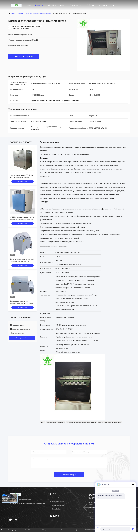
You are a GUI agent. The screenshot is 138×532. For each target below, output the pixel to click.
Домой (13, 13)
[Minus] (133, 484)
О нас (62, 5)
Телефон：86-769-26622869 (21, 500)
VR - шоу (52, 5)
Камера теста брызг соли (56, 422)
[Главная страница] (16, 5)
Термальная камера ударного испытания (81, 422)
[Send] (133, 529)
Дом (29, 5)
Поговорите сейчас (22, 56)
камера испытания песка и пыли (109, 422)
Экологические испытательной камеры (38, 13)
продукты (20, 13)
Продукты (39, 5)
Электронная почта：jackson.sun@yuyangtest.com (28, 503)
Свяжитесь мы (76, 5)
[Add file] (98, 529)
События (90, 5)
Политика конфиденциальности (12, 530)
